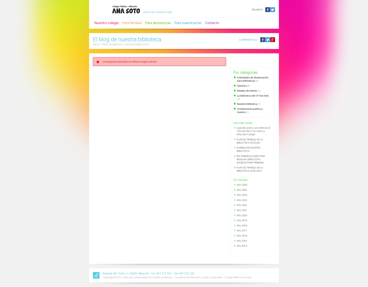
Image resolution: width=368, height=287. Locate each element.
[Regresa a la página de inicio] (126, 9)
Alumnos (243, 85)
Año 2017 (242, 230)
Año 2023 (242, 200)
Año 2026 (242, 184)
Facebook (267, 9)
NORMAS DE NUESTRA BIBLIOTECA (248, 149)
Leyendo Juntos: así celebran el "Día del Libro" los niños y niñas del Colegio (253, 131)
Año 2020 (242, 215)
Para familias (132, 23)
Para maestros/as (188, 23)
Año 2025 (242, 190)
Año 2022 (242, 205)
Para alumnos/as (158, 23)
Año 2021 (242, 210)
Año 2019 (242, 220)
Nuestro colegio (106, 23)
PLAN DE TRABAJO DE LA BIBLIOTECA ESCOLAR (250, 141)
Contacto (212, 23)
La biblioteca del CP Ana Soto (253, 97)
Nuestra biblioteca (137, 44)
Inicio (96, 44)
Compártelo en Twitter (267, 39)
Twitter (272, 9)
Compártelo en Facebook (262, 39)
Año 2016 (242, 235)
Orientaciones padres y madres (250, 110)
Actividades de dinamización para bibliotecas (252, 79)
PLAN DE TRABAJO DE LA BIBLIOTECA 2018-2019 (250, 169)
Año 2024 (242, 195)
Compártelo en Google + (272, 39)
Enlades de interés (248, 90)
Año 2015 (242, 240)
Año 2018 (242, 225)
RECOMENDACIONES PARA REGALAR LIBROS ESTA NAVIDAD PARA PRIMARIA (251, 159)
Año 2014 (242, 245)
